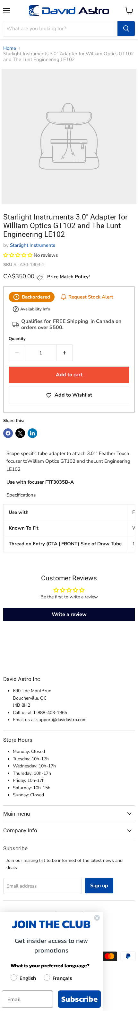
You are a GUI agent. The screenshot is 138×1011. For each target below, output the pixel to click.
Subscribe (79, 999)
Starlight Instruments (32, 245)
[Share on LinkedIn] (32, 433)
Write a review (69, 614)
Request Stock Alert (90, 297)
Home (9, 48)
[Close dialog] (97, 918)
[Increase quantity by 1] (64, 352)
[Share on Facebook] (8, 433)
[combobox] (60, 28)
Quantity (17, 338)
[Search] (126, 28)
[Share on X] (20, 433)
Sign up (99, 885)
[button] (17, 255)
